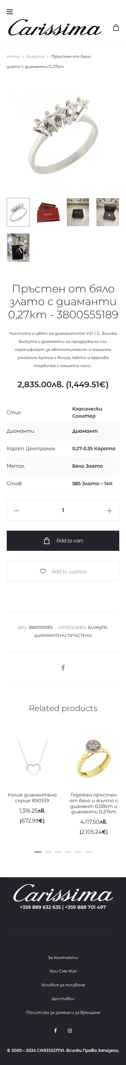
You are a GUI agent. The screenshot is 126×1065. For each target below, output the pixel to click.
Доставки (63, 998)
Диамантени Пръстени (63, 635)
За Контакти (63, 957)
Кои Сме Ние (63, 970)
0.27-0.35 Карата (94, 449)
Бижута (35, 56)
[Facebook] (55, 1030)
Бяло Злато (87, 466)
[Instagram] (70, 1030)
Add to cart (69, 541)
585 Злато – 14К (92, 484)
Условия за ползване (63, 984)
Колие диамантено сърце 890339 (32, 798)
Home (13, 56)
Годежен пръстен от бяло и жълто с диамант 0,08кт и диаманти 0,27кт (94, 803)
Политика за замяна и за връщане (63, 1012)
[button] (38, 851)
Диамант (85, 431)
